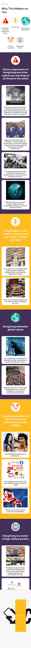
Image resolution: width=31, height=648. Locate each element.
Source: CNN (15, 207)
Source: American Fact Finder (15, 456)
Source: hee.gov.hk (15, 575)
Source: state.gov (15, 148)
